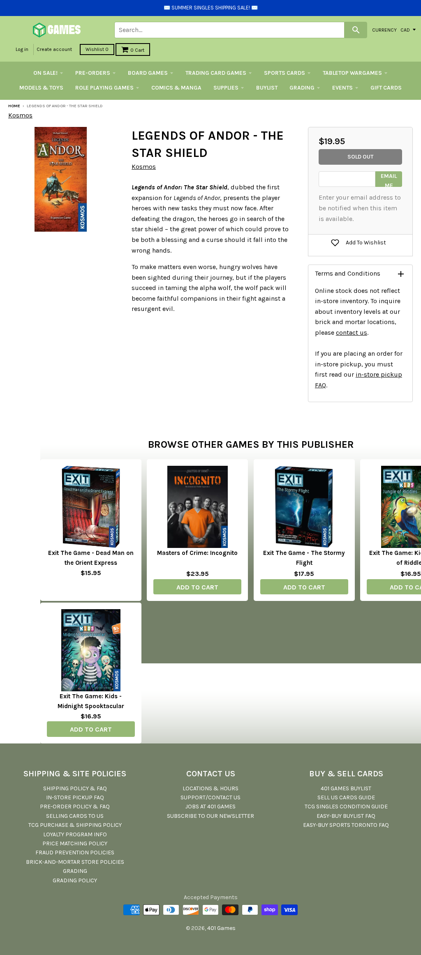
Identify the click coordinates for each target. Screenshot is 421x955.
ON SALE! (45, 72)
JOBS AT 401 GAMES (210, 806)
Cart (137, 50)
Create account (54, 49)
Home (14, 106)
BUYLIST (267, 87)
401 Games (221, 928)
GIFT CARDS (386, 87)
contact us (351, 332)
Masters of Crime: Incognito (197, 553)
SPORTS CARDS (284, 72)
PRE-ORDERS (92, 72)
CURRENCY (384, 29)
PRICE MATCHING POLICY (74, 843)
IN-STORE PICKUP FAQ (75, 797)
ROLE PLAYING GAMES (104, 87)
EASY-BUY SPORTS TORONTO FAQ (346, 825)
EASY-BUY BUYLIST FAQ (346, 815)
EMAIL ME (389, 180)
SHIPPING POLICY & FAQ (75, 788)
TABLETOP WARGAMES (352, 72)
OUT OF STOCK (91, 586)
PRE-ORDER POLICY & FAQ (75, 806)
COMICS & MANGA (176, 87)
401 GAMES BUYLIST (346, 788)
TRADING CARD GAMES (215, 72)
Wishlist (97, 49)
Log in (22, 49)
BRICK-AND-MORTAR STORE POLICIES (75, 861)
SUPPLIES (225, 87)
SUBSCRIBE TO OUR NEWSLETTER (210, 815)
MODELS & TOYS (41, 87)
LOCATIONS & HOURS (210, 788)
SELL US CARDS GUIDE (346, 797)
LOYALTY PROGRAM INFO (75, 834)
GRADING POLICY (75, 880)
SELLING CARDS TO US (75, 815)
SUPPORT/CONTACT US (210, 797)
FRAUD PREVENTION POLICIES (74, 852)
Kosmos (20, 115)
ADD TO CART (197, 587)
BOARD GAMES (148, 72)
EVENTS (342, 87)
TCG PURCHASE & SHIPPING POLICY (75, 825)
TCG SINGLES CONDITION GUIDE (346, 806)
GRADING (302, 87)
